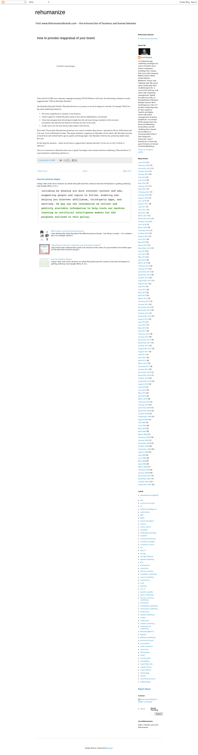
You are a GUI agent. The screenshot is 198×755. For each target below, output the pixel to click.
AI (141, 506)
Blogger (110, 748)
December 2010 (144, 372)
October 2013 (143, 278)
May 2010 (142, 393)
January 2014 (143, 269)
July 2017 (142, 207)
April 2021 (142, 189)
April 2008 (142, 464)
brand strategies (147, 521)
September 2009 (145, 417)
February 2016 (144, 230)
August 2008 (143, 452)
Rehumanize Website (149, 39)
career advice (145, 527)
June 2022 (142, 180)
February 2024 (144, 165)
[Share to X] (70, 160)
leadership (144, 612)
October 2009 (143, 414)
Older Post (127, 171)
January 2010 (143, 405)
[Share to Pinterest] (76, 160)
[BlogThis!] (67, 160)
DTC (141, 562)
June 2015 (142, 239)
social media (145, 658)
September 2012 (145, 316)
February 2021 (144, 192)
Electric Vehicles (147, 571)
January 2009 (143, 440)
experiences (145, 580)
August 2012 (143, 319)
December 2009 (144, 408)
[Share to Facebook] (73, 160)
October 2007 (143, 482)
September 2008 (145, 449)
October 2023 (143, 171)
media (142, 618)
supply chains (145, 667)
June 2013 (142, 290)
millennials (144, 621)
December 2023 (144, 168)
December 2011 (144, 340)
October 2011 (143, 346)
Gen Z (142, 589)
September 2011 (145, 349)
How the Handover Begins (48, 179)
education (144, 568)
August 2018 (143, 198)
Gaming (143, 586)
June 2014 (142, 254)
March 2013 (143, 298)
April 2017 (142, 213)
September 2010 (145, 381)
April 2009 (142, 431)
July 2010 (142, 387)
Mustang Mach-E (147, 631)
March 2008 (143, 467)
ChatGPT (143, 536)
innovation (144, 603)
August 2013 (143, 284)
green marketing (147, 595)
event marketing (147, 577)
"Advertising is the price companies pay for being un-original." (76, 245)
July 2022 (142, 177)
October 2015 (143, 233)
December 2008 (144, 443)
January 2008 (143, 473)
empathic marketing (148, 574)
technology (144, 673)
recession (144, 649)
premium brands (147, 640)
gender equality (146, 592)
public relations (146, 646)
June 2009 (142, 426)
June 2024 (142, 162)
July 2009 (142, 422)
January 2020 (143, 195)
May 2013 (142, 292)
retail (142, 655)
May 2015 (142, 242)
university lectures (147, 679)
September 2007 (145, 485)
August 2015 (143, 236)
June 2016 (142, 224)
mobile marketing (147, 624)
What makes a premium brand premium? (67, 231)
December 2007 (144, 476)
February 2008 (144, 470)
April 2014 (142, 260)
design (143, 554)
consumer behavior (148, 539)
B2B (141, 515)
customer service (147, 545)
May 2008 (142, 461)
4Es (141, 500)
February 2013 (144, 301)
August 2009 (143, 420)
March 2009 (143, 434)
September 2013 (145, 281)
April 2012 (142, 331)
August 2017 (143, 204)
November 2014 (144, 248)
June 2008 (142, 458)
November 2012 (144, 310)
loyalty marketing (147, 615)
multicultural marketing (145, 627)
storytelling (145, 661)
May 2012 (142, 328)
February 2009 (144, 437)
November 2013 (144, 275)
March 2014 (143, 263)
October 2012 (143, 313)
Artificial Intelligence (148, 509)
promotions (145, 643)
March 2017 (143, 216)
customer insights (147, 542)
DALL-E (143, 550)
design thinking (146, 556)
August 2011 (143, 352)
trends (143, 676)
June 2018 (142, 201)
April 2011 (142, 360)
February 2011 (144, 366)
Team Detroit (145, 670)
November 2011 (144, 343)
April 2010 (142, 396)
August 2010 (143, 384)
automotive (145, 512)
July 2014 (142, 251)
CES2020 (143, 530)
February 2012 (144, 334)
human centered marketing (147, 599)
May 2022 (142, 183)
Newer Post (42, 171)
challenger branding (148, 533)
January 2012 (143, 337)
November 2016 (144, 219)
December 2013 (144, 272)
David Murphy (146, 57)
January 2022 (143, 186)
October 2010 (143, 378)
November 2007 (144, 479)
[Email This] (64, 160)
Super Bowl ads (146, 664)
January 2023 (143, 174)
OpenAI (143, 635)
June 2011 (142, 358)
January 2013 (143, 304)
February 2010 (144, 402)
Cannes (143, 524)
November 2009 (144, 411)
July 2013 (142, 287)
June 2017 (142, 210)
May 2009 (142, 428)
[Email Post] (60, 160)
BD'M (142, 518)
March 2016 (143, 227)
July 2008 (142, 455)
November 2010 (144, 375)
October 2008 (143, 446)
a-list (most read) (147, 503)
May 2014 (142, 257)
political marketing (147, 637)
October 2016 (143, 222)
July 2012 (142, 322)
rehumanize (50, 12)
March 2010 (143, 399)
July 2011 (142, 355)
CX (141, 548)
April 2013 (142, 295)
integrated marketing (149, 606)
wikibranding (145, 682)
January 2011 (143, 369)
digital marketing (147, 559)
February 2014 (144, 266)
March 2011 (143, 363)
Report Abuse (144, 689)
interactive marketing (149, 609)
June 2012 (142, 325)
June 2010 (142, 390)
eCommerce (145, 565)
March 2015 (143, 245)
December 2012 (144, 307)
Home (85, 171)
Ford (142, 583)
